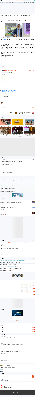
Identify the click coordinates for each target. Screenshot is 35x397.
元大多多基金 (2, 293)
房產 (22, 2)
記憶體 (3, 327)
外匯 (16, 2)
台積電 (3, 329)
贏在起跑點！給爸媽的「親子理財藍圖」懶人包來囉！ (10, 70)
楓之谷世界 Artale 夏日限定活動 (17, 134)
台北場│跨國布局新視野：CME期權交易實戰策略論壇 (11, 248)
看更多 (33, 157)
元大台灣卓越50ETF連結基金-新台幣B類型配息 (6, 287)
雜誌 (30, 2)
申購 (33, 288)
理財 (24, 2)
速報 (12, 2)
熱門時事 (10, 2)
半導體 (3, 331)
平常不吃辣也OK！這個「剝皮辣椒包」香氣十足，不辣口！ (5, 135)
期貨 (17, 2)
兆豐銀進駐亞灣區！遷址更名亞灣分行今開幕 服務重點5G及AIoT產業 (25, 113)
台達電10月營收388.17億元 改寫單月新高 (7, 112)
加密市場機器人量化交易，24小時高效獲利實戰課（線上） (10, 251)
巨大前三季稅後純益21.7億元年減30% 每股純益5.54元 (7, 91)
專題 (28, 2)
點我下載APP (9, 56)
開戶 (33, 285)
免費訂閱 (33, 381)
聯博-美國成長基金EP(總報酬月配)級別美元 (5, 284)
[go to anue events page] (30, 0)
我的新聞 (33, 2)
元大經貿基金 (2, 290)
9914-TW (5, 39)
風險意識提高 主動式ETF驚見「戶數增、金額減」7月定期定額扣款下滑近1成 (17, 126)
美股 (2, 2)
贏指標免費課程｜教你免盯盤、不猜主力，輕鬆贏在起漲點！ (11, 245)
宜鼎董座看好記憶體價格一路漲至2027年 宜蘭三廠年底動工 (29, 135)
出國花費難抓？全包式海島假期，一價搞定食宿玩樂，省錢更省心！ (29, 126)
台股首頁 (30, 70)
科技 (4, 2)
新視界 (26, 2)
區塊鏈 (20, 2)
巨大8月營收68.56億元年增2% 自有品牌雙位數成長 (7, 89)
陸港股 (7, 2)
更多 (33, 159)
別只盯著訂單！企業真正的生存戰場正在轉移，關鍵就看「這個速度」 (5, 126)
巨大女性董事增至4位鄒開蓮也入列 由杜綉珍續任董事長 (8, 87)
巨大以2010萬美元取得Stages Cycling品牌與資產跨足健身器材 (8, 90)
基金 (14, 2)
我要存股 (33, 70)
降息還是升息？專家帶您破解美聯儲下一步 (7, 55)
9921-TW (8, 18)
